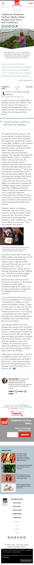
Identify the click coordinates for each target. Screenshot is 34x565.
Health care (17, 10)
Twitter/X (20, 391)
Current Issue (17, 517)
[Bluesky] (13, 26)
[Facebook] (2, 26)
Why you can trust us (26, 80)
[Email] (9, 26)
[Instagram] (15, 537)
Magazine (17, 529)
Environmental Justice (17, 499)
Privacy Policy (6, 557)
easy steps (22, 408)
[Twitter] (6, 26)
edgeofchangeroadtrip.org (13, 97)
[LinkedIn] (21, 537)
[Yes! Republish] (16, 27)
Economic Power (16, 514)
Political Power (17, 510)
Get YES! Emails (17, 522)
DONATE (31, 3)
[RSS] (24, 537)
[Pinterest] (18, 537)
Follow (17, 533)
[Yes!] (17, 3)
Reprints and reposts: (12, 405)
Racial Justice (17, 503)
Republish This (17, 414)
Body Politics (17, 506)
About (17, 525)
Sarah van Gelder (5, 88)
